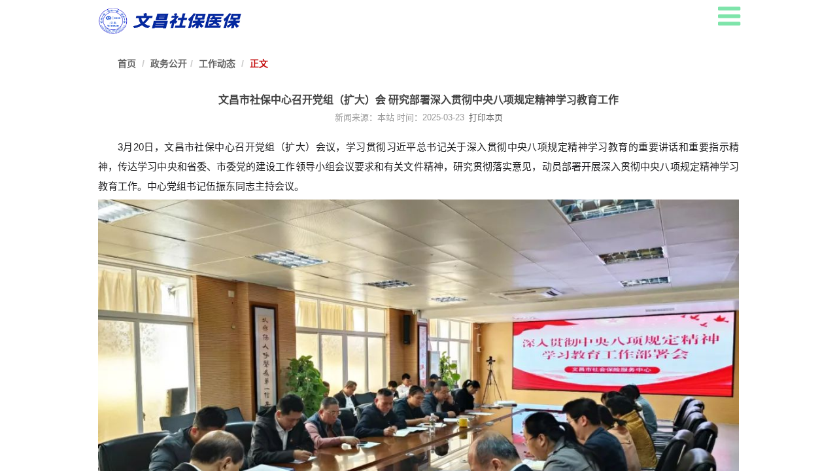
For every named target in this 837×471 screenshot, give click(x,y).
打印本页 (485, 117)
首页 (127, 64)
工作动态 (217, 64)
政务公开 (168, 64)
